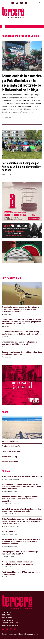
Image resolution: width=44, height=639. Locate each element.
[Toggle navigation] (3, 26)
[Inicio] (13, 12)
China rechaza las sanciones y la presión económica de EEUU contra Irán (19, 343)
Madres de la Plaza (10, 462)
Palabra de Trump (9, 456)
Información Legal (11, 623)
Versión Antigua (10, 625)
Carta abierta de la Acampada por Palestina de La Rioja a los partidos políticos (21, 166)
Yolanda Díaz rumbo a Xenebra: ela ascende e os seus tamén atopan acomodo (21, 510)
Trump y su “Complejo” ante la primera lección (22, 476)
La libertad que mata (11, 451)
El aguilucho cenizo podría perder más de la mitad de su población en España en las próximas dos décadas (20, 309)
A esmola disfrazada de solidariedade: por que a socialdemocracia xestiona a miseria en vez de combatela (21, 486)
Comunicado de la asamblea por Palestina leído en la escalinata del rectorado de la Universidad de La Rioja (22, 82)
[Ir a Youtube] (21, 2)
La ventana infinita (10, 441)
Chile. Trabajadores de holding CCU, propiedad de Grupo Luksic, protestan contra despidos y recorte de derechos (22, 521)
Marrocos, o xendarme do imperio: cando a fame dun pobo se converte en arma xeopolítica (20, 498)
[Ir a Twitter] (17, 2)
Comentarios (8, 620)
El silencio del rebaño (11, 446)
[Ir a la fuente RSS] (26, 2)
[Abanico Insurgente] (22, 256)
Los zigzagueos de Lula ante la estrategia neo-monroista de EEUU (20, 553)
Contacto (7, 612)
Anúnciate (7, 617)
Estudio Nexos (32, 634)
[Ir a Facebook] (12, 2)
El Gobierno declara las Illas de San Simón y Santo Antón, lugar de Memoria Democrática (21, 333)
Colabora (6, 615)
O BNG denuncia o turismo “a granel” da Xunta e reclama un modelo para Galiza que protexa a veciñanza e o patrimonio (21, 321)
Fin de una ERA (8, 531)
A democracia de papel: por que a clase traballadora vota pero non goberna (19, 563)
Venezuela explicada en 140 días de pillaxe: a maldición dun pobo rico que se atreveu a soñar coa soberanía (21, 541)
